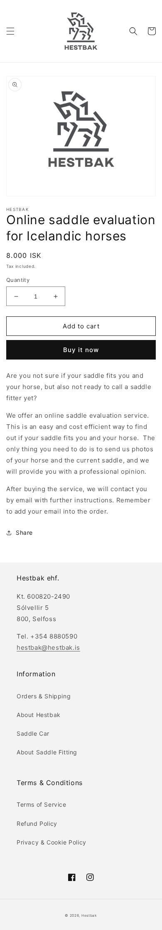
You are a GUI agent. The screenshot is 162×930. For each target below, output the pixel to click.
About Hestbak (39, 714)
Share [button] (24, 532)
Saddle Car (33, 733)
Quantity (17, 280)
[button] (10, 31)
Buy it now (81, 350)
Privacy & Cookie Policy (51, 842)
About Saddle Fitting (47, 752)
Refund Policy (37, 823)
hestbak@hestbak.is (48, 647)
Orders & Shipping (44, 696)
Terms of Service (41, 804)
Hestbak (89, 915)
